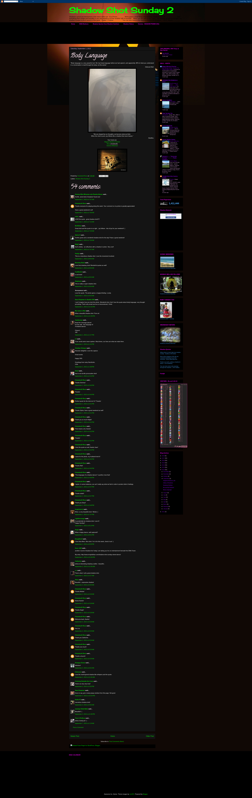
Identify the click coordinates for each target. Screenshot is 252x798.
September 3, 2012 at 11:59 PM (85, 714)
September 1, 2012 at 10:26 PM (85, 557)
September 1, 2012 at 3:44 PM (84, 450)
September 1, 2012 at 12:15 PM (85, 307)
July (164, 495)
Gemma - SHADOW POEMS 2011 (148, 24)
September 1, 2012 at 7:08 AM (84, 212)
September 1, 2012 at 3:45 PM (84, 459)
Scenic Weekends (167, 125)
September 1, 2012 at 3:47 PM (84, 487)
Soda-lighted (165, 114)
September (166, 478)
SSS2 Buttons (83, 24)
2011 (163, 511)
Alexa (77, 579)
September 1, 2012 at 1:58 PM (84, 367)
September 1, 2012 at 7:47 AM (84, 249)
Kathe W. (78, 699)
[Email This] (100, 176)
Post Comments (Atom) (116, 741)
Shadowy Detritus (168, 485)
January (165, 508)
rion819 (132, 794)
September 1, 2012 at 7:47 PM (84, 514)
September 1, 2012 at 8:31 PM (84, 535)
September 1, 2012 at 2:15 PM (84, 376)
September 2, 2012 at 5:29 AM (84, 631)
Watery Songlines (167, 100)
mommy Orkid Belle (81, 709)
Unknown (78, 672)
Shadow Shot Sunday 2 (121, 10)
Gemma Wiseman (112, 145)
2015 (163, 463)
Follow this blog (170, 217)
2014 (163, 465)
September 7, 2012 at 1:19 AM (84, 723)
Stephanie (78, 281)
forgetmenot (79, 509)
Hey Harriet (165, 53)
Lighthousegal (80, 518)
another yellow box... (175, 141)
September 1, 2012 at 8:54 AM (84, 286)
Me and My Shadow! (168, 487)
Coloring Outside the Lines (84, 681)
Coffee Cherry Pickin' (167, 54)
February (165, 506)
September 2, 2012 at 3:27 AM (84, 575)
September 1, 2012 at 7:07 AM (84, 199)
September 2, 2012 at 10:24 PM (85, 695)
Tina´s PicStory (80, 718)
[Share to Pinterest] (107, 176)
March (165, 504)
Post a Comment (78, 727)
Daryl (76, 371)
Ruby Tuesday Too (167, 113)
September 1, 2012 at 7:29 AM (84, 231)
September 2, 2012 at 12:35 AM (85, 566)
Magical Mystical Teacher (112, 142)
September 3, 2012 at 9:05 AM (84, 705)
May (164, 499)
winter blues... (173, 101)
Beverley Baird (80, 262)
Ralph (77, 244)
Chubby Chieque (80, 348)
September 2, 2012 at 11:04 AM (85, 677)
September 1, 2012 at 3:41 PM (84, 404)
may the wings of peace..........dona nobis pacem (174, 85)
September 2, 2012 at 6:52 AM (84, 668)
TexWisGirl (78, 272)
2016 (163, 460)
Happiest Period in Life (169, 480)
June (164, 497)
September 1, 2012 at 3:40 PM (84, 385)
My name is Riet (80, 311)
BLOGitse (78, 226)
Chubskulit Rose (80, 203)
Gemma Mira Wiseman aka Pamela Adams (89, 194)
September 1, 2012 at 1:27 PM (84, 335)
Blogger (145, 794)
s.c (76, 570)
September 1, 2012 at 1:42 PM (84, 344)
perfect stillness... (174, 161)
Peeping (172, 179)
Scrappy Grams (80, 662)
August (165, 492)
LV (76, 339)
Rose (108, 144)
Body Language (167, 489)
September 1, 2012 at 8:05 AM (84, 259)
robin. (77, 216)
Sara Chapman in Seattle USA (85, 299)
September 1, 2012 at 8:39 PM (84, 544)
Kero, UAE (78, 548)
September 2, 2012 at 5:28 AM (84, 594)
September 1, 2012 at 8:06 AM (84, 268)
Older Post (150, 736)
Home (73, 24)
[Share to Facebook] (105, 176)
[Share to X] (104, 176)
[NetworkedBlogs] (171, 214)
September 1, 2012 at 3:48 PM (84, 505)
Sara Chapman (80, 690)
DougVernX (78, 539)
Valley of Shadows (168, 483)
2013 (163, 467)
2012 (163, 469)
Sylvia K (77, 235)
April (164, 502)
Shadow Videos (128, 24)
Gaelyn (77, 253)
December (166, 471)
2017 (163, 458)
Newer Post (75, 736)
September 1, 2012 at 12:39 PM (85, 316)
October (165, 476)
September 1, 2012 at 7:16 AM (84, 222)
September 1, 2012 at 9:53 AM (84, 295)
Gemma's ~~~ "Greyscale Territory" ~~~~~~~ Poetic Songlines (169, 158)
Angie (77, 529)
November (166, 474)
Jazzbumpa (79, 320)
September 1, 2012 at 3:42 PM (84, 422)
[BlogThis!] (102, 176)
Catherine (78, 561)
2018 (163, 456)
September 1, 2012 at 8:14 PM (84, 525)
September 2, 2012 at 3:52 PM (84, 686)
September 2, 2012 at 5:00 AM (84, 585)
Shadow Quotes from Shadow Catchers (106, 24)
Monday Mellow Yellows (168, 139)
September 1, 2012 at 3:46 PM (84, 477)
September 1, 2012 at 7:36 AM (84, 240)
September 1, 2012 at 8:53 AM (84, 277)
